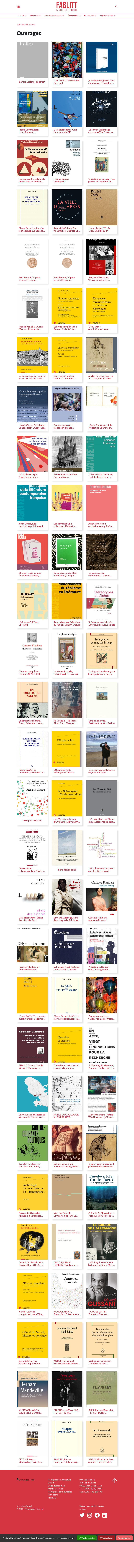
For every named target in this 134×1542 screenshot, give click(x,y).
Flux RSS (52, 1498)
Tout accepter (88, 1538)
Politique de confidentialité (60, 1492)
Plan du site (53, 1495)
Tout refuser (107, 1538)
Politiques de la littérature (59, 1480)
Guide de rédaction (56, 1486)
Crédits (51, 1483)
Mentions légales (55, 1489)
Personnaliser (124, 1538)
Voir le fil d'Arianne (26, 24)
